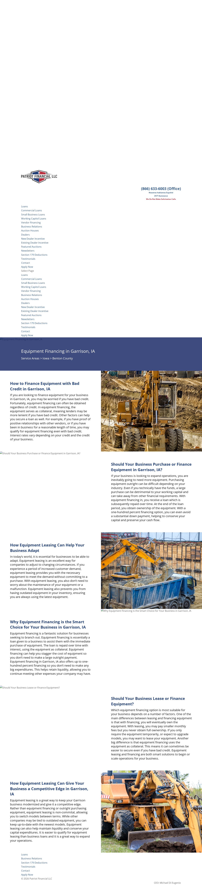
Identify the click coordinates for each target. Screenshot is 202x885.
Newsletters (27, 250)
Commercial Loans (31, 210)
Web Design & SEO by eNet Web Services (158, 878)
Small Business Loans (33, 214)
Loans (24, 275)
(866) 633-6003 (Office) (161, 188)
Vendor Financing (31, 222)
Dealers (25, 234)
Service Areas (30, 358)
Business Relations (31, 295)
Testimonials (28, 327)
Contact (25, 331)
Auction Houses (30, 230)
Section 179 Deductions (34, 323)
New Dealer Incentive (33, 238)
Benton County (62, 358)
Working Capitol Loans (33, 218)
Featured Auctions (31, 246)
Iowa (46, 358)
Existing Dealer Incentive (34, 242)
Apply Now (27, 335)
